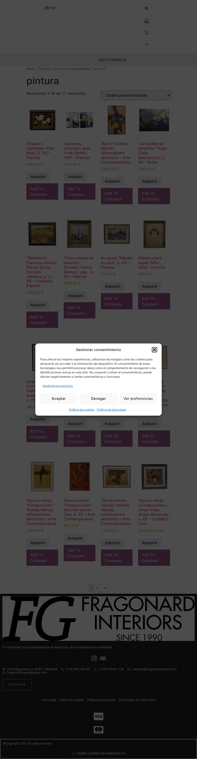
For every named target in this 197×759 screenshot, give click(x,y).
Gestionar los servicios (58, 386)
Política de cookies (81, 409)
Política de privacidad (111, 409)
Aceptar (59, 398)
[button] (154, 349)
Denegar (98, 398)
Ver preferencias (138, 398)
